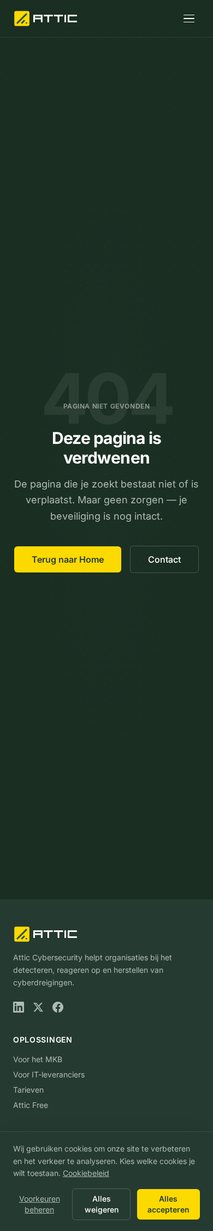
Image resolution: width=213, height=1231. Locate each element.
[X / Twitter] (38, 1007)
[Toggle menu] (189, 18)
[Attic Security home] (46, 18)
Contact (164, 559)
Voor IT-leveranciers (49, 1074)
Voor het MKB (37, 1059)
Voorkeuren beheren (39, 1204)
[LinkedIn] (18, 1007)
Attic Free (30, 1105)
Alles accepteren (168, 1204)
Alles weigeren (102, 1204)
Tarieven (28, 1089)
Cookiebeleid (86, 1173)
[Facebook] (57, 1007)
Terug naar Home (68, 559)
